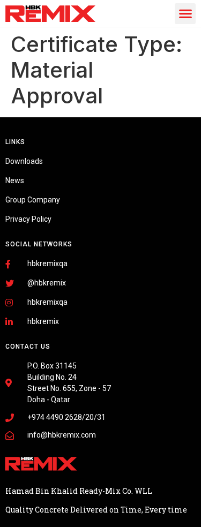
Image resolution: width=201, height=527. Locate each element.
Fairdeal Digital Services (53, 501)
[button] (185, 13)
